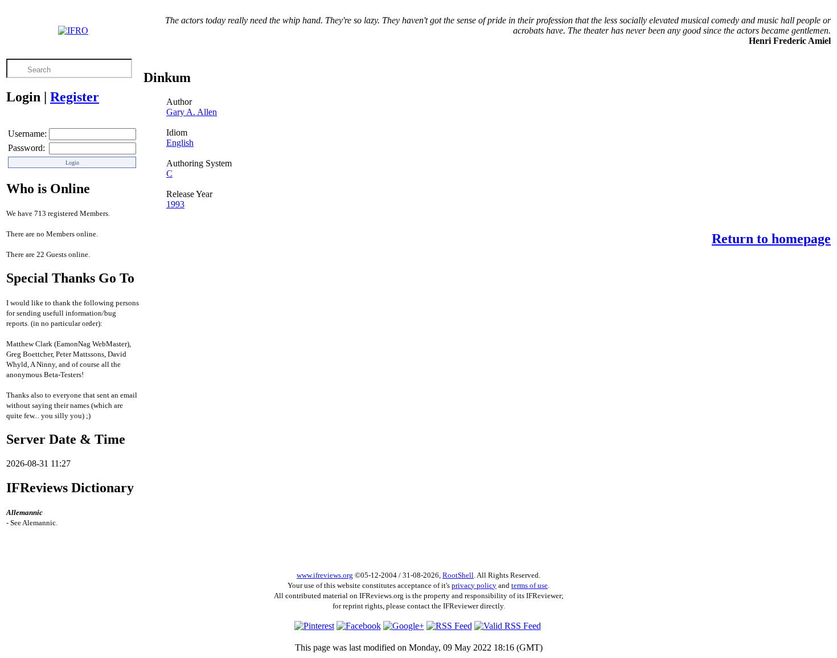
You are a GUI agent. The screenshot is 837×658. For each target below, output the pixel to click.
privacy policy (474, 585)
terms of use (529, 585)
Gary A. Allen (191, 112)
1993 (175, 204)
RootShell (458, 575)
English (180, 143)
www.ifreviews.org (325, 575)
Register (74, 96)
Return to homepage (771, 238)
